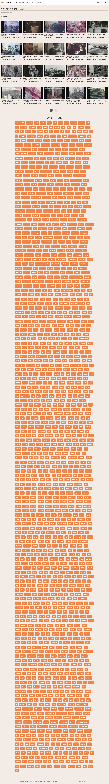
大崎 (48, 387)
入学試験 (70, 330)
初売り (23, 343)
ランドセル (87, 277)
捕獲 (23, 471)
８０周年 (40, 131)
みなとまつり (82, 268)
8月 (51, 131)
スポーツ (41, 202)
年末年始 (18, 453)
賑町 (67, 673)
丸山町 (86, 299)
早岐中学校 (47, 488)
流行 (28, 559)
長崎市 (40, 717)
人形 (27, 312)
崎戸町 (17, 431)
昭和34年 (18, 497)
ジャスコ (50, 193)
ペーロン (54, 255)
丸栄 (17, 303)
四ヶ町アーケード (20, 365)
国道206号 (30, 369)
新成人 (48, 480)
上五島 (89, 290)
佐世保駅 (70, 321)
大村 (68, 387)
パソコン (18, 237)
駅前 (81, 753)
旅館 (34, 484)
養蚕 (29, 753)
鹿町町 (63, 766)
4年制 (69, 127)
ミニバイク (18, 272)
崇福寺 (75, 427)
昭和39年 (56, 497)
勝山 (61, 343)
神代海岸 (70, 607)
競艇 (53, 620)
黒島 (85, 766)
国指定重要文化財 (75, 365)
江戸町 (86, 550)
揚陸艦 (52, 471)
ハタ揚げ (31, 237)
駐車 (92, 753)
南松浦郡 (18, 352)
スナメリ (34, 202)
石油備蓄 (38, 607)
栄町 (43, 532)
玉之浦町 (33, 590)
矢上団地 (72, 603)
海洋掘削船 (18, 568)
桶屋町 (17, 537)
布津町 (68, 435)
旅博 (22, 484)
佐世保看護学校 (51, 321)
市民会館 (41, 435)
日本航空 (62, 484)
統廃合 (24, 629)
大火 (91, 391)
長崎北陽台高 (69, 709)
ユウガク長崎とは (39, 2)
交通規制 (82, 308)
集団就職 (78, 739)
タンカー (76, 211)
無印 (60, 581)
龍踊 (17, 770)
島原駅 (54, 427)
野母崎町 (32, 695)
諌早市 (53, 665)
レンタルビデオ (85, 281)
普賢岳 (89, 510)
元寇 (83, 325)
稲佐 (17, 616)
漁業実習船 (23, 576)
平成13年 (83, 440)
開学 (34, 735)
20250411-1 (23, 127)
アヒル (87, 140)
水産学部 (63, 550)
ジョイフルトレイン (68, 193)
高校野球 (85, 757)
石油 (32, 607)
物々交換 (40, 585)
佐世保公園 (67, 317)
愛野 (89, 462)
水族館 (38, 550)
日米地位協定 (78, 484)
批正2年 (83, 466)
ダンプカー (18, 215)
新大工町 (35, 480)
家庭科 (73, 405)
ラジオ (34, 277)
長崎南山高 (24, 713)
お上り (36, 158)
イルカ (17, 149)
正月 (34, 541)
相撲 (58, 598)
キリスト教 (29, 171)
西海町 (69, 656)
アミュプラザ (19, 145)
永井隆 (80, 550)
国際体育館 (51, 369)
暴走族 (47, 515)
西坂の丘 (18, 651)
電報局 (64, 744)
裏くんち (59, 647)
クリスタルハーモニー (79, 176)
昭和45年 (33, 502)
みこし (63, 268)
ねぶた (64, 228)
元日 (88, 325)
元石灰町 (23, 330)
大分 (56, 383)
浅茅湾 (40, 559)
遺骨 (29, 691)
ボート (44, 259)
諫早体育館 (87, 665)
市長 (62, 435)
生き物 (77, 590)
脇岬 (37, 634)
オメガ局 (65, 153)
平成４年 (40, 444)
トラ (29, 220)
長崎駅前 (72, 731)
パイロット (25, 233)
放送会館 (88, 471)
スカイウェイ (25, 198)
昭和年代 (58, 510)
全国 (17, 334)
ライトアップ (19, 277)
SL (89, 136)
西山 (41, 651)
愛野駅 (17, 466)
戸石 (71, 466)
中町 (61, 299)
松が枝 (38, 528)
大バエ (38, 383)
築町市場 (84, 620)
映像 (22, 493)
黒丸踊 (78, 766)
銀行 (66, 700)
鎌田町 (29, 704)
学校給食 (83, 400)
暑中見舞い (39, 515)
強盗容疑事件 (32, 462)
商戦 (51, 361)
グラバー (26, 176)
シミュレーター (41, 193)
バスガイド (56, 233)
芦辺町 (23, 638)
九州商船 (40, 303)
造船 (74, 682)
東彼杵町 (83, 524)
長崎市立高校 (67, 717)
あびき (81, 140)
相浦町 (69, 598)
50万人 (87, 127)
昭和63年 (33, 510)
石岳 (91, 603)
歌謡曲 (21, 541)
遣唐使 (60, 687)
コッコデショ (19, 184)
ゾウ (51, 206)
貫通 (40, 673)
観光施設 (44, 660)
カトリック (39, 162)
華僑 (23, 643)
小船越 (57, 418)
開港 (58, 735)
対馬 (17, 413)
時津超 (77, 510)
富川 (35, 409)
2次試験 (57, 127)
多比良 (85, 378)
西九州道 (79, 647)
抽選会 (17, 471)
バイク (88, 228)
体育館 (17, 325)
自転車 (69, 634)
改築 (70, 471)
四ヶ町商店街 (30, 365)
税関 (87, 612)
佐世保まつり (59, 317)
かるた (38, 167)
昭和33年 (85, 493)
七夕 (58, 286)
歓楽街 (28, 541)
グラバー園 (34, 176)
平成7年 (61, 444)
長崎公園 (54, 709)
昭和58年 (64, 506)
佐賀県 (77, 321)
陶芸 (53, 739)
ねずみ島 (57, 228)
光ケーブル (48, 330)
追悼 (30, 682)
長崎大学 (79, 713)
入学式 (62, 330)
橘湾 (84, 537)
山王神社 (31, 422)
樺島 (55, 537)
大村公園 (74, 387)
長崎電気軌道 (57, 731)
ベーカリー (46, 255)
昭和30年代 (69, 493)
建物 (25, 457)
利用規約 (26, 781)
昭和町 (64, 510)
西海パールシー (31, 656)
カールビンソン (69, 158)
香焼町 (55, 753)
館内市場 (35, 753)
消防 (60, 568)
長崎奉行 (18, 717)
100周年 (43, 123)
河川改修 (44, 554)
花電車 (51, 638)
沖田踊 (36, 554)
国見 (91, 365)
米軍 (17, 625)
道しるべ (36, 687)
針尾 (31, 700)
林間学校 (18, 532)
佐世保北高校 (77, 317)
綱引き (31, 629)
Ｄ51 (74, 131)
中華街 (73, 299)
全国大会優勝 (32, 334)
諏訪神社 (74, 665)
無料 (66, 581)
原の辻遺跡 (56, 352)
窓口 (70, 616)
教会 (17, 475)
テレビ (81, 215)
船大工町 (87, 634)
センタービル (26, 206)
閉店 (22, 735)
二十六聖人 (18, 308)
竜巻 (17, 620)
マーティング (27, 268)
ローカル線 (18, 286)
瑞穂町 (57, 590)
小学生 (80, 413)
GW (91, 131)
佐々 (38, 317)
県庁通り (36, 603)
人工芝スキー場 (19, 312)
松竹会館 (84, 528)
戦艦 (48, 466)
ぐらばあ (51, 176)
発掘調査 (78, 594)
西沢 (17, 656)
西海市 (47, 656)
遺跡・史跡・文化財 (20, 691)
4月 (74, 127)
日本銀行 (70, 484)
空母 (48, 616)
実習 (44, 405)
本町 (64, 519)
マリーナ (50, 268)
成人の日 (30, 466)
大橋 (32, 391)
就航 (88, 418)
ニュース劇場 (89, 224)
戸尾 (60, 466)
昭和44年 (26, 502)
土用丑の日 (66, 369)
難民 (17, 744)
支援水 (58, 471)
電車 (17, 748)
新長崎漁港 (89, 480)
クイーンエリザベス (46, 171)
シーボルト (31, 193)
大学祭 (17, 387)
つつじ (53, 215)
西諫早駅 (18, 660)
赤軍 (17, 678)
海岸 (71, 563)
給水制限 (18, 629)
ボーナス (52, 259)
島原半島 (83, 422)
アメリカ (27, 145)
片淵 (29, 585)
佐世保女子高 (19, 321)
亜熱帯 (50, 308)
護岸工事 (80, 669)
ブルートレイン (29, 255)
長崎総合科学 (62, 726)
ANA (62, 131)
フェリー (39, 250)
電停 (53, 744)
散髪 (28, 475)
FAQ (32, 2)
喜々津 (64, 361)
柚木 (37, 532)
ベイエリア (62, 255)
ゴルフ (26, 184)
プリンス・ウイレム (81, 250)
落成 (29, 643)
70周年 (28, 131)
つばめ (60, 215)
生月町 (88, 590)
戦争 (43, 466)
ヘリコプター (19, 259)
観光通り (58, 660)
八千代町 (47, 334)
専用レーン (36, 413)
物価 (46, 585)
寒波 (60, 409)
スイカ (17, 198)
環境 (64, 590)
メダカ (46, 272)
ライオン (77, 272)
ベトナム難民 (77, 255)
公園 (73, 334)
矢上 (66, 603)
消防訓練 (66, 568)
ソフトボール (78, 206)
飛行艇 (74, 748)
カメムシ (78, 162)
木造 (34, 519)
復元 (47, 462)
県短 (43, 603)
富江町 (46, 409)
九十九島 (23, 303)
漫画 (55, 576)
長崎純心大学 (53, 726)
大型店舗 (78, 383)
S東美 (23, 140)
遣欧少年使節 (76, 687)
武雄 (54, 541)
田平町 (53, 594)
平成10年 (60, 440)
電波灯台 (83, 744)
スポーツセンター (51, 202)
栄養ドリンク (50, 532)
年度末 (79, 449)
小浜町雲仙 (49, 418)
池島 (23, 554)
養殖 (23, 753)
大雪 (38, 396)
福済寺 (59, 612)
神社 (83, 607)
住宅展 (24, 317)
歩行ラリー (60, 541)
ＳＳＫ (17, 140)
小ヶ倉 (49, 413)
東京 (34, 524)
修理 (37, 325)
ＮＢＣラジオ (72, 136)
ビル (42, 246)
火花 (17, 581)
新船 (83, 480)
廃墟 (78, 453)
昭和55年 (41, 506)
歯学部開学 (18, 546)
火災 (85, 576)
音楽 (57, 748)
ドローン (26, 224)
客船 (49, 405)
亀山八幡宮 (48, 303)
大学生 (90, 383)
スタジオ (18, 202)
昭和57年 (56, 506)
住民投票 (32, 317)
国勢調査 (58, 365)
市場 (22, 435)
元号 (78, 325)
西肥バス (77, 656)
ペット (69, 255)
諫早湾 (40, 669)
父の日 (22, 585)
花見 (45, 638)
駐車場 (17, 757)
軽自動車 (23, 682)
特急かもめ (72, 585)
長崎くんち (71, 704)
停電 (48, 325)
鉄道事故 (48, 700)
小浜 (28, 418)
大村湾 (87, 387)
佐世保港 (42, 321)
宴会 (68, 405)
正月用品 (41, 541)
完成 (25, 405)
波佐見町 (64, 554)
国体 (52, 365)
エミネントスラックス (21, 153)
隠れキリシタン (61, 739)
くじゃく (56, 171)
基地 (80, 374)
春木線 (51, 493)
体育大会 (84, 321)
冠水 (23, 339)
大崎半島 (55, 387)
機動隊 (90, 537)
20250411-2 (32, 127)
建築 (31, 457)
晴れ (33, 515)
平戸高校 (60, 449)
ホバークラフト (55, 264)
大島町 (42, 387)
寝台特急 (67, 409)
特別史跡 (59, 585)
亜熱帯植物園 (59, 308)
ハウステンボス (35, 233)
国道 (23, 369)
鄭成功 (55, 691)
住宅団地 (18, 317)
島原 (76, 422)
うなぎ (57, 149)
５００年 (81, 127)
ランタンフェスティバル (76, 277)
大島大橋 (35, 387)
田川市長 (47, 594)
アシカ (59, 140)
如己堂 (30, 400)
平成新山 (18, 449)
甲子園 (60, 594)
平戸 (24, 449)
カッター (32, 162)
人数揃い (34, 312)
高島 (37, 757)
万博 (64, 286)
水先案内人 (25, 550)
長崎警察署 (40, 731)
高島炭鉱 (44, 757)
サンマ (23, 193)
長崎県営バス (64, 722)
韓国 (51, 748)
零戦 (47, 744)
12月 (60, 123)
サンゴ (89, 189)
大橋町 (45, 391)
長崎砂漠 (25, 726)
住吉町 (84, 312)
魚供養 (61, 761)
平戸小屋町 (45, 449)
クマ (77, 171)
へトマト (86, 255)
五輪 (45, 308)
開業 (53, 735)
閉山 (17, 735)
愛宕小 (83, 462)
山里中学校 (44, 422)
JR (16, 136)
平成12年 (75, 440)
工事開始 (81, 431)
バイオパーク (81, 228)
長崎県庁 (72, 722)
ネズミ (50, 228)
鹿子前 (49, 766)
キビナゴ (62, 167)
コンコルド (42, 184)
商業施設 (58, 361)
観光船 (50, 660)
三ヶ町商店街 (85, 286)
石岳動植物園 (19, 607)
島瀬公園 (68, 427)
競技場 (46, 620)
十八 (24, 347)
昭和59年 (71, 506)
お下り (43, 158)
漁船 (44, 576)
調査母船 (47, 665)
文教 (59, 475)
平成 (53, 440)
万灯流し (77, 286)
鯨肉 (82, 761)
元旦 (17, 330)
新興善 (67, 480)
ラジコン (50, 277)
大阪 (33, 396)
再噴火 (17, 339)
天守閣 (51, 396)
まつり (35, 268)
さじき (41, 189)
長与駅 (47, 704)
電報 (58, 744)
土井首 (59, 369)
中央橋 (30, 299)
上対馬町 (18, 294)
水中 (86, 546)
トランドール (72, 220)
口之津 (56, 356)
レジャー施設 (67, 281)
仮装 (53, 312)
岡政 (58, 422)
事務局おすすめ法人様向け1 (77, 303)
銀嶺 (55, 700)
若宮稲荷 (64, 638)
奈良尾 (81, 396)
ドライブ (45, 220)
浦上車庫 (24, 563)
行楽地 (87, 643)
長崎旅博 (75, 717)
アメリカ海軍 (36, 145)
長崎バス (47, 709)
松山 (45, 528)
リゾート (18, 281)
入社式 (82, 330)
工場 (87, 431)
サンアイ (82, 189)
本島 (44, 519)
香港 (42, 753)
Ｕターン (30, 140)
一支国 (43, 286)
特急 (66, 585)
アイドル (46, 140)
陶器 (41, 739)
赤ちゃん (73, 673)
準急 (63, 572)
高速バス (31, 761)
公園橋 (78, 334)
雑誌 (84, 739)
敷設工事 (34, 475)
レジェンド (57, 281)
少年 (77, 418)
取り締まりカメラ (41, 356)
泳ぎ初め (72, 554)
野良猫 (50, 695)
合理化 (83, 356)
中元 (86, 294)
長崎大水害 (86, 713)
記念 (87, 660)
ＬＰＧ (53, 136)
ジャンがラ (58, 193)
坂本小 (42, 374)
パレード (18, 242)
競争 (41, 620)
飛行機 (68, 748)
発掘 (72, 594)
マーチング (18, 268)
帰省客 (91, 435)
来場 (88, 519)
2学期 (45, 127)
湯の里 (56, 572)
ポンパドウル (84, 264)
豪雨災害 (18, 673)
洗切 (84, 554)
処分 (45, 339)
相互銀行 (51, 598)
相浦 (63, 598)
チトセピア (27, 215)
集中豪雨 (70, 739)
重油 (73, 691)
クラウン (83, 171)
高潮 (24, 761)
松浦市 (62, 528)
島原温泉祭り (39, 427)
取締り (50, 356)
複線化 (65, 647)
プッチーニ (52, 250)
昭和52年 (18, 506)
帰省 (85, 435)
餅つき (17, 753)
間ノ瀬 (83, 735)
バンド (68, 242)
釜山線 (86, 695)
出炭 (70, 339)
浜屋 (46, 559)
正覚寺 (47, 541)
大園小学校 (70, 383)
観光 (30, 660)
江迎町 (17, 554)
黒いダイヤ (71, 766)
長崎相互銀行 (54, 722)
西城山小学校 (26, 651)
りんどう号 (49, 281)
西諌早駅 (84, 656)
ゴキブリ (86, 180)
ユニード (69, 272)
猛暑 (22, 590)
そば (70, 206)
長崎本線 (83, 717)
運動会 (29, 687)
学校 (69, 400)
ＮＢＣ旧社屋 (82, 136)
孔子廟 (56, 400)
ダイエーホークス (20, 211)
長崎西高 (33, 731)
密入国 (23, 409)
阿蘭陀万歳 (27, 739)
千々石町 (45, 347)
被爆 (29, 647)
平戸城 (30, 449)
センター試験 (36, 206)
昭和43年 (18, 502)
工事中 (73, 431)
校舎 (58, 532)
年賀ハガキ (25, 453)
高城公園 (24, 757)
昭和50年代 (79, 502)
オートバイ (32, 153)
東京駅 (46, 524)
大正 (51, 391)
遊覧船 (17, 687)
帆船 (74, 435)
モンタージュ (54, 272)
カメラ (85, 162)
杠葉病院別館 (81, 519)
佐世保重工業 (61, 321)
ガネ (52, 162)
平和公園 (29, 440)
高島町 (50, 757)
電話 (89, 744)
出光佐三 (52, 339)
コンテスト (59, 184)
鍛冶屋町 (22, 704)
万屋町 (69, 286)
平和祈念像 (36, 440)
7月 (34, 131)
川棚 (49, 431)
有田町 (88, 515)
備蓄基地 (61, 325)
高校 (78, 757)
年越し (33, 453)
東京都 (39, 524)
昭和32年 (78, 493)
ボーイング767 (36, 259)
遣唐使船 (68, 687)
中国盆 (23, 299)
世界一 (50, 294)
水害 (33, 550)
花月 (34, 638)
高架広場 (58, 757)
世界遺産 (65, 294)
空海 (54, 616)
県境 (24, 603)
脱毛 (43, 634)
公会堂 (60, 334)
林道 (90, 528)
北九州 (75, 343)
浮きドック (45, 563)
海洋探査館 (27, 568)
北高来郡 (18, 347)
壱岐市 (34, 378)
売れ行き (42, 378)
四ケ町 (89, 361)
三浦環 (37, 290)
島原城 (17, 427)
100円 (36, 123)
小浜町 (42, 418)
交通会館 (75, 308)
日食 (86, 484)
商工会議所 (37, 361)
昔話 (17, 493)
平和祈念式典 (46, 440)
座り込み (65, 453)
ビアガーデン (84, 242)
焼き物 (71, 581)
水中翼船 (18, 550)
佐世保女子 (85, 317)
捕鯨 (29, 471)
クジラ (63, 171)
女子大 (87, 396)
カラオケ (24, 167)
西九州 (72, 647)
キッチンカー (53, 167)
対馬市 (22, 413)
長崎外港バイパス (61, 713)
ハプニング (58, 237)
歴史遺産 (42, 546)
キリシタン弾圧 (19, 171)
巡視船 (67, 431)
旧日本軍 (27, 488)
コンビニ (67, 184)
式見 (47, 457)
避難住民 (36, 691)
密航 (30, 409)
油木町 (50, 554)
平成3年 (32, 444)
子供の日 (49, 400)
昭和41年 (80, 497)
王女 (46, 590)
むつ (40, 272)
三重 (83, 290)
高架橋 (64, 757)
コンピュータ (75, 184)
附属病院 (35, 739)
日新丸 (48, 484)
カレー (45, 167)
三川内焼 (24, 290)
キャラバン (78, 167)
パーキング (71, 228)
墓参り (85, 374)
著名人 (46, 643)
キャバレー (69, 167)
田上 (40, 594)
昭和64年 (41, 510)
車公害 (74, 678)
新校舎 (55, 480)
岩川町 (70, 422)
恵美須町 (71, 462)
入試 (88, 330)
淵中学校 (90, 568)
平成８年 (69, 444)
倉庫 (43, 325)
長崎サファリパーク (81, 704)
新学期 (42, 480)
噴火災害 (77, 361)
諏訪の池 (66, 665)
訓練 (82, 660)
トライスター (37, 220)
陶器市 (47, 739)
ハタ (24, 237)
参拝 (82, 352)
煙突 (84, 581)
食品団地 (82, 748)
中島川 (55, 299)
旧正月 (34, 488)
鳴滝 (17, 766)
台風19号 (69, 356)
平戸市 (52, 449)
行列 (73, 643)
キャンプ (86, 167)
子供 (43, 400)
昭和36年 (33, 497)
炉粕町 (28, 581)
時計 (84, 510)
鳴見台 (22, 766)
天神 (64, 396)
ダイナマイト (30, 211)
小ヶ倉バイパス (58, 413)
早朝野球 (68, 488)
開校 (47, 735)
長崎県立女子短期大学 (83, 722)
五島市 (31, 308)
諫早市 (25, 669)
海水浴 (82, 563)
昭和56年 (48, 506)
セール (60, 202)
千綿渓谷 (52, 347)
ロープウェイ (27, 286)
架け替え (31, 532)
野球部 (44, 695)
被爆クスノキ (36, 647)
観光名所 (36, 660)
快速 (52, 462)
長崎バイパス (38, 709)
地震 (25, 374)
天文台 (58, 396)
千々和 (37, 347)
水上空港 (73, 546)
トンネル (34, 224)
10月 (49, 123)
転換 (17, 682)
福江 (46, 612)
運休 (23, 687)
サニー (55, 189)
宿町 (90, 405)
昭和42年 (87, 497)
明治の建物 (88, 488)
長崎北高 (88, 709)
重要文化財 (79, 691)
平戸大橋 (37, 449)
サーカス (28, 189)
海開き (39, 568)
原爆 (76, 352)
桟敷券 (81, 532)
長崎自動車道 (84, 726)
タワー (69, 211)
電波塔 (76, 744)
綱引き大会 (38, 629)
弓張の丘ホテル (55, 457)
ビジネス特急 (27, 246)
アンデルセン (45, 145)
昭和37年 (41, 497)
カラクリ (32, 167)
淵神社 (17, 572)
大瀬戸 (85, 391)
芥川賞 (17, 638)
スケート (70, 198)
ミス (75, 268)
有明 (60, 515)
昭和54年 (33, 506)
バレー (86, 237)
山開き (51, 422)
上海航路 (31, 294)
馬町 (66, 753)
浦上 (82, 559)
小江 (22, 418)
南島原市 (85, 347)
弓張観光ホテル (72, 457)
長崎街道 (25, 731)
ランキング (64, 277)
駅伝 (75, 753)
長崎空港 (33, 726)
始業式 (36, 400)
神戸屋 (76, 607)
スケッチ (78, 198)
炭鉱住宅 (46, 581)
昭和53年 (26, 506)
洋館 (78, 554)
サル (76, 189)
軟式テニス (88, 678)
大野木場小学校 (24, 396)
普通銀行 (26, 515)
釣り (36, 700)
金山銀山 (79, 695)
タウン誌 (57, 211)
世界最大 (58, 294)
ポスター (18, 264)
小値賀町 (67, 413)
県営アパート (83, 598)
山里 (37, 422)
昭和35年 (26, 497)
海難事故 (47, 568)
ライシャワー (85, 272)
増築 (91, 374)
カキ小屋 (85, 158)
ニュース (81, 224)
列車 (75, 339)
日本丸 (55, 484)
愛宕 (77, 462)
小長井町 (71, 418)
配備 (62, 691)
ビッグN (36, 246)
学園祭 (62, 400)
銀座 (60, 700)
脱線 (48, 634)
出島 (58, 339)
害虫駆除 (61, 405)
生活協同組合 (19, 594)
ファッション (83, 246)
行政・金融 (80, 643)
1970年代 (74, 123)
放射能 (81, 471)
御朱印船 (40, 462)
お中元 (49, 158)
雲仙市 (32, 744)
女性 (17, 400)
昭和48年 (56, 502)
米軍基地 (23, 625)
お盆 (62, 158)
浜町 (68, 559)
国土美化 (66, 365)
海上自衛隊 (63, 563)
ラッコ (56, 277)
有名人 (53, 515)
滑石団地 (83, 572)
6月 (22, 131)
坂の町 (35, 374)
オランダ (80, 153)
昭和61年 (18, 510)
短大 (86, 603)
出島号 (64, 339)
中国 (91, 294)
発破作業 (86, 594)
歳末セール (27, 546)
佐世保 (50, 317)
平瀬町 (66, 449)
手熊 (77, 466)
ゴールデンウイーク (76, 180)
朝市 (23, 519)
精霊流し (31, 625)
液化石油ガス (75, 568)
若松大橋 (76, 638)
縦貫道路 (59, 629)
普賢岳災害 (18, 515)
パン (55, 242)
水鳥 (70, 550)
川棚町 (55, 431)
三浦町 (44, 290)
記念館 (23, 665)
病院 (66, 594)
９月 (56, 131)
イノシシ (72, 145)
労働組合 (43, 343)
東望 (90, 524)
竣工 (22, 620)
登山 (17, 598)
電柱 (70, 744)
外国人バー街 (72, 378)
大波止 (63, 391)
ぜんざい (18, 206)
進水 (80, 682)
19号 (88, 123)
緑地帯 (51, 629)
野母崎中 (24, 695)
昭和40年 (64, 497)
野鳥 (57, 695)
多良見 (24, 383)
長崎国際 (40, 713)
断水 (81, 475)
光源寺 (56, 330)
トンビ (48, 224)
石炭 (45, 607)
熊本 (17, 585)
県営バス (18, 603)
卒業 (65, 347)
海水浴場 (89, 563)
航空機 (75, 634)
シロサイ (79, 193)
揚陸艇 (45, 471)
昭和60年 (79, 506)
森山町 (29, 537)
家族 (80, 405)
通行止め (68, 682)
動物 (49, 343)
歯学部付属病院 (83, 541)
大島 (29, 387)
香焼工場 (48, 753)
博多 (43, 352)
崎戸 (81, 427)
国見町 (17, 369)
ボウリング (81, 259)
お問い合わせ (55, 781)
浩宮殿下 (37, 563)
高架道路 (72, 757)
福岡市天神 (32, 612)
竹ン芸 (65, 620)
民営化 (54, 546)
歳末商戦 (35, 546)
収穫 (17, 356)
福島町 (39, 612)
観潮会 (70, 660)
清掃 (23, 572)
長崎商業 (33, 713)
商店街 (45, 361)
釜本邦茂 (18, 700)
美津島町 (73, 629)
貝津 (29, 673)
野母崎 (17, 695)
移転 (82, 612)
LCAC (47, 136)
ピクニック (18, 246)
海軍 (34, 568)
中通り (80, 299)
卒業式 (71, 347)
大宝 (23, 387)
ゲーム (60, 180)
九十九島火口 (32, 303)
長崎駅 (65, 731)
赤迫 (22, 678)
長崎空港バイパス (42, 726)
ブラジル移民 (70, 250)
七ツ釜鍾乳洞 (51, 286)
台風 (63, 356)
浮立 (52, 563)
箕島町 (71, 620)
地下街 (80, 369)
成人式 (36, 466)
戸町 (66, 466)
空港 (59, 616)
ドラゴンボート (54, 220)
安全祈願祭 (18, 405)
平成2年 (25, 444)
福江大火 (52, 612)
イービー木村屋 (55, 145)
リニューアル (26, 281)
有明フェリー (67, 515)
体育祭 (91, 321)
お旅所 (55, 158)
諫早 (80, 665)
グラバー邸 (43, 176)
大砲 (17, 396)
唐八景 (30, 361)
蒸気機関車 (54, 643)
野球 (38, 695)
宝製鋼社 (37, 405)
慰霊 (23, 466)
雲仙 (27, 744)
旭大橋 (75, 488)
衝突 (23, 647)
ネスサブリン (42, 228)
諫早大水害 (18, 669)
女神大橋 (23, 400)
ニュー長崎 (28, 228)
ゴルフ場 (34, 184)
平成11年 (67, 440)
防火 (89, 735)
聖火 (24, 634)
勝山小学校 (68, 343)
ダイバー (39, 211)
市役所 (28, 435)
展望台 (23, 422)
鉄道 (42, 700)
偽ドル (54, 325)
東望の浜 (18, 528)
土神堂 (74, 369)
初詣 (30, 343)
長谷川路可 (87, 731)
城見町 (73, 374)
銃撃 (71, 700)
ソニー (64, 206)
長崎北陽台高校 (79, 709)
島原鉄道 (48, 427)
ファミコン (31, 250)
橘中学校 (78, 537)
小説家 (63, 418)
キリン (36, 171)
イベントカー (88, 145)
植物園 (35, 537)
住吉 (71, 312)
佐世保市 (35, 321)
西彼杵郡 (72, 651)
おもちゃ (72, 153)
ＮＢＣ (64, 136)
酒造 (67, 691)
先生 (42, 330)
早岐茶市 (55, 488)
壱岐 (29, 378)
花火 (40, 638)
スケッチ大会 (86, 198)
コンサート (50, 184)
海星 (76, 563)
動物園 (55, 343)
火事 (74, 576)
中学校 (42, 299)
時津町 (71, 510)
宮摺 (55, 405)
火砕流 (91, 576)
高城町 (31, 757)
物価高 (52, 585)
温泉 (46, 572)
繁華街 (65, 629)
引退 (17, 462)
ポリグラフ (65, 264)
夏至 (65, 378)
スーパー (86, 193)
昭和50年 (71, 502)
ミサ (69, 268)
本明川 (57, 519)
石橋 (26, 607)
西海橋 (53, 656)
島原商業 (90, 422)
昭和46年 (41, 502)
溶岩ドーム (69, 572)
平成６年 (54, 444)
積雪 (35, 616)
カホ (72, 162)
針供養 (24, 700)
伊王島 (59, 312)
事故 (88, 303)
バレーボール (26, 242)
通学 (54, 682)
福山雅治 (18, 612)
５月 (17, 131)
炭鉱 (40, 581)
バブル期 (72, 237)
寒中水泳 (54, 409)
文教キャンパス (67, 475)
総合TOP (15, 2)
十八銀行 (31, 347)
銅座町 (82, 700)
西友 (86, 647)
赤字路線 (88, 673)
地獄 (86, 369)
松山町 (50, 528)
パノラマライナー (48, 237)
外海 (80, 378)
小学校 (74, 413)
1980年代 (81, 123)
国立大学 (85, 365)
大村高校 (25, 391)
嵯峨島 (23, 431)
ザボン (69, 189)
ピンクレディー (55, 246)
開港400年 (65, 735)
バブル (65, 237)
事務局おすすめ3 (64, 303)
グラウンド (18, 176)
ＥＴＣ (85, 131)
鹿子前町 (57, 766)
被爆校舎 (45, 647)
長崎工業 (34, 717)
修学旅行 (31, 325)
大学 (85, 383)
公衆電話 (86, 334)
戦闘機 (54, 466)
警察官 (73, 669)
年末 (86, 449)
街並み (17, 647)
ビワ (48, 246)
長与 (35, 704)
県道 (48, 603)
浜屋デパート (54, 559)
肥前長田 (31, 634)
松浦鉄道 (76, 528)
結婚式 (84, 625)
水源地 (50, 550)
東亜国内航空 (26, 524)
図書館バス (45, 365)
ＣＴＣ (67, 131)
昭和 (63, 493)
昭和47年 (48, 502)
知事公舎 (80, 603)
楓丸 (42, 537)
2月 (51, 127)
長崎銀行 (49, 731)
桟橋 (87, 532)
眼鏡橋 (54, 603)
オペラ (57, 153)
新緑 (61, 480)
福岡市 (24, 612)
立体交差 (83, 616)
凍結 (40, 339)
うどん (51, 149)
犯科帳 (87, 585)
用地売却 (27, 594)
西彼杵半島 (64, 651)
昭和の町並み (49, 510)
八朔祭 (53, 334)
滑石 (77, 572)
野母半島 (88, 691)
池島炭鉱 (30, 554)
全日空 (39, 334)
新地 (22, 480)
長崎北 (61, 709)
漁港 (38, 576)
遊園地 (91, 682)
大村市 (81, 387)
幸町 (39, 453)
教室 (22, 475)
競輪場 (58, 620)
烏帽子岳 (54, 581)
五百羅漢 (38, 308)
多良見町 (32, 383)
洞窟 (89, 554)
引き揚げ (81, 457)
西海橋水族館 (62, 656)
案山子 (63, 532)
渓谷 (29, 572)
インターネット (26, 149)
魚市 (68, 761)
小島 (17, 418)
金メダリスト (71, 695)
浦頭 (31, 563)
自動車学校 (55, 634)
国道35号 (38, 369)
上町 (37, 294)
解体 (76, 660)
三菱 (50, 290)
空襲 (65, 616)
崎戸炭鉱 (88, 427)
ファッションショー (20, 250)
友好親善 (88, 352)
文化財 (47, 475)
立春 (89, 616)
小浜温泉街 (34, 418)
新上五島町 (87, 475)
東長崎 (32, 528)
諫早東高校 (33, 669)
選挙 (84, 687)
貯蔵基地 (53, 673)
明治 (81, 488)
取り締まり (31, 356)
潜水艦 (60, 576)
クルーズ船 (38, 180)
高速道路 (38, 761)
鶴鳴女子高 (30, 766)
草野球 (17, 643)
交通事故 (67, 308)
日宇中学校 (41, 484)
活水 (17, 559)
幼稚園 (45, 453)
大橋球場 (38, 391)
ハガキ (44, 233)
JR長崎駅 (40, 136)
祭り (88, 607)
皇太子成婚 (36, 598)
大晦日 (61, 387)
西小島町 (35, 651)
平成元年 (90, 444)
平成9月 (83, 444)
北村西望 (83, 343)
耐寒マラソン (88, 629)
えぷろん (82, 149)
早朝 (62, 488)
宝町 (31, 405)
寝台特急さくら (75, 409)
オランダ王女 (19, 158)
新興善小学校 (75, 480)
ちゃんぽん (35, 215)
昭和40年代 (71, 497)
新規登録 (98, 2)
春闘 (57, 493)
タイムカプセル (48, 211)
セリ (79, 202)
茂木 (83, 638)
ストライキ (25, 202)
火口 (80, 576)
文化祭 (41, 475)
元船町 (35, 330)
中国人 (17, 299)
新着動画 (29, 123)
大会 (50, 383)
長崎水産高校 (27, 722)
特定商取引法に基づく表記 (34, 781)
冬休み (33, 339)
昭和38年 (48, 497)
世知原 (72, 294)
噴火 (71, 361)
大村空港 (18, 391)
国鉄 (45, 369)
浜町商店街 (74, 559)
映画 (28, 493)
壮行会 (22, 378)
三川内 (17, 290)
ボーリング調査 (72, 259)
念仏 (58, 462)
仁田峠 (40, 312)
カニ (47, 162)
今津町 (47, 312)
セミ (73, 202)
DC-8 (79, 131)
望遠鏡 (17, 519)
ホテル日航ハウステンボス (42, 264)
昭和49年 (64, 502)
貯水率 (45, 673)
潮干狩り (68, 576)
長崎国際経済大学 (50, 713)
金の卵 (62, 695)
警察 (67, 669)
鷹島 (37, 766)
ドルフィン (18, 224)
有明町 (81, 515)
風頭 (62, 748)
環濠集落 (70, 590)
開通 (72, 735)
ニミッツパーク (72, 224)
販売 (34, 673)
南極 (24, 352)
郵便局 (43, 691)
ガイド (78, 158)
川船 (61, 431)
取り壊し (23, 356)
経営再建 (70, 625)
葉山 (41, 643)
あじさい (67, 140)
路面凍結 (56, 678)
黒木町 (90, 766)
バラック (80, 237)
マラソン (42, 268)
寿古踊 (29, 413)
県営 (75, 598)
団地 (38, 365)
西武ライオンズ (88, 651)
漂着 (49, 576)
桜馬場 (74, 532)
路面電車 (63, 678)
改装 (75, 471)
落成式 (34, 643)
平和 (22, 440)
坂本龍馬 (49, 374)
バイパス (18, 233)
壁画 (17, 378)
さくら (35, 189)
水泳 (45, 550)
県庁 (30, 603)
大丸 (45, 383)
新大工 (28, 480)
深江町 (82, 568)
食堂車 (88, 748)
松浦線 (69, 528)
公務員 (66, 334)
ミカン (56, 268)
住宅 (90, 312)
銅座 (77, 700)
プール (64, 246)
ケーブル (53, 180)
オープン (40, 153)
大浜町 (70, 391)
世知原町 (79, 294)
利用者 (35, 343)
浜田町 (61, 559)
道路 (49, 687)
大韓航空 (45, 396)
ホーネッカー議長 (61, 259)
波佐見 (57, 554)
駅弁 (86, 753)
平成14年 (90, 440)
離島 (90, 739)
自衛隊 (62, 634)
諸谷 (62, 669)
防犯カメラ (18, 739)
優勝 (72, 325)
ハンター (61, 242)
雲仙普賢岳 (40, 744)
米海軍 (91, 620)
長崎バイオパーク (27, 709)
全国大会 (23, 334)
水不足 (79, 546)
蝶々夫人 (67, 643)
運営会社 (22, 781)
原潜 (71, 352)
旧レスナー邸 (19, 488)
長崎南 (17, 713)
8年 (46, 131)
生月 (83, 590)
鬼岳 (45, 761)
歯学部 (74, 541)
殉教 (49, 546)
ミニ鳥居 (34, 272)
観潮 (64, 660)
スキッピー (62, 198)
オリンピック (28, 158)
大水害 (57, 391)
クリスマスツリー (28, 180)
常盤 (17, 440)
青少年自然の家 (43, 748)
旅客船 (28, 484)
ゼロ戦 (84, 202)
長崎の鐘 (18, 709)
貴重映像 (60, 673)
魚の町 (55, 761)
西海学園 (40, 656)
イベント (80, 145)
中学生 (48, 299)
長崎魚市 (80, 731)
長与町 (41, 704)
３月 (63, 127)
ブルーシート (19, 255)
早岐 (40, 488)
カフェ (65, 162)
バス (50, 233)
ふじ (46, 250)
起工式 (28, 678)
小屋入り (88, 413)
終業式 (62, 625)
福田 (65, 612)
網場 (46, 629)
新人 (17, 480)
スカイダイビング (36, 198)
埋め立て (57, 374)
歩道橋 (68, 541)
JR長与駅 (23, 136)
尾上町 (17, 422)
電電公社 (29, 748)
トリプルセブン (82, 220)
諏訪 (60, 665)
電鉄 (22, 748)
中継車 (67, 299)
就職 (83, 418)
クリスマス (18, 180)
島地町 (61, 427)
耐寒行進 (18, 634)
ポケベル (90, 259)
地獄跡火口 (18, 374)
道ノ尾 (43, 687)
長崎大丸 (71, 713)
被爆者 (51, 647)
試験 (40, 665)
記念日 (17, 665)
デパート (74, 215)
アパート (74, 140)
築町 (78, 620)
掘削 (40, 471)
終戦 (57, 625)
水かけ (65, 546)
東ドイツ (18, 524)
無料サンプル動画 (20, 123)
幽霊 (51, 453)
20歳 (40, 127)
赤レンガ (81, 673)
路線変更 (48, 678)
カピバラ (59, 162)
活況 (22, 559)
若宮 (57, 638)
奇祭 (75, 396)
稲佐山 (22, 616)
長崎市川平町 (49, 717)
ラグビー (27, 277)
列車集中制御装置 (84, 339)
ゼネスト (67, 202)
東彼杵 (76, 524)
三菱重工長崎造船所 (66, 290)
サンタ (17, 193)
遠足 (55, 687)
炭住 (34, 581)
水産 (57, 550)
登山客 (22, 598)
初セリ (17, 343)
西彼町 (79, 651)
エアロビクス (73, 149)
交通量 (89, 308)
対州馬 (88, 409)
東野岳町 (25, 528)
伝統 (65, 312)
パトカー (38, 237)
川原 (34, 431)
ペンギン (27, 259)
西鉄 (24, 660)
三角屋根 (77, 290)
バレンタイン (36, 242)
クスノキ (70, 171)
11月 (55, 123)
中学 (36, 299)
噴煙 (84, 361)
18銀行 (66, 123)
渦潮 (41, 572)
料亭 (75, 475)
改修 (65, 471)
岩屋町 (63, 422)
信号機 (23, 325)
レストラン (75, 281)
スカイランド (46, 198)
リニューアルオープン (38, 281)
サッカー (49, 189)
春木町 (44, 493)
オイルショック (49, 153)
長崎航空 (18, 731)
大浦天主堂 (77, 391)
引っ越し (89, 457)
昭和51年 (87, 502)
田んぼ (34, 594)
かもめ (17, 167)
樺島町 (60, 537)
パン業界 (75, 242)
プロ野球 (38, 255)
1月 (16, 127)
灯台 (22, 581)
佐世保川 (27, 321)
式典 (42, 457)
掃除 (34, 471)
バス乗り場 (75, 233)
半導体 (59, 347)
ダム (64, 211)
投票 (89, 466)
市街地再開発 (49, 435)
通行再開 (60, 682)
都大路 (49, 691)
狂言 (17, 590)
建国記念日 (18, 457)
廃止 (84, 453)
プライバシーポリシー (47, 781)
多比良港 (18, 383)
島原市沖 (31, 427)
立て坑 (76, 616)
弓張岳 (63, 457)
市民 (34, 435)
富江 (41, 409)
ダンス (83, 211)
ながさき (55, 224)
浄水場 (33, 559)
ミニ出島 (26, 272)
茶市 (88, 638)
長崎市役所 (58, 717)
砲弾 (55, 607)
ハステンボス (66, 233)
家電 (85, 405)
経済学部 (77, 625)
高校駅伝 (18, 761)
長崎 (54, 704)
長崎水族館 (18, 722)
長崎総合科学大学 (73, 726)
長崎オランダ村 (61, 704)
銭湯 (88, 700)
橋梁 (71, 537)
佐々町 (44, 317)
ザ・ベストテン (19, 189)
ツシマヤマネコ (45, 215)
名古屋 (17, 361)
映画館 (33, 493)
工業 (17, 435)
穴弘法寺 (42, 616)
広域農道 (58, 453)
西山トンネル (49, 651)
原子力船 (64, 352)
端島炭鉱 (34, 620)
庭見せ (72, 453)
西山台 (56, 651)
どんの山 (41, 224)
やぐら (62, 272)
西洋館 (22, 656)
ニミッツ (63, 224)
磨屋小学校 (61, 607)
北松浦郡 (90, 343)
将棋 (44, 413)
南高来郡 (36, 352)
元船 (30, 330)
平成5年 (47, 444)
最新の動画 (21, 2)
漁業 (17, 576)
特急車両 (81, 585)
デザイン (67, 215)
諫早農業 (48, 669)
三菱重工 (57, 290)
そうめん (57, 206)
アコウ (53, 140)
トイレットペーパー (20, 220)
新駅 (17, 484)
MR (58, 136)
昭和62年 (26, 510)
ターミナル (86, 206)
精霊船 (37, 625)
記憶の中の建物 (32, 665)
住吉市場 (77, 312)
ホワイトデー (74, 264)
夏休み (53, 378)
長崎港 (46, 722)
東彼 (70, 524)
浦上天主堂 (88, 559)
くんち (46, 180)
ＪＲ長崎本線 (31, 136)
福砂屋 (71, 612)
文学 (54, 475)
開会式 (28, 735)
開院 (77, 735)
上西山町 (44, 294)
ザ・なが (84, 184)
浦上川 (17, 563)
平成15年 (18, 444)
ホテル (31, 264)
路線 (34, 678)
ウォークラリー (43, 149)
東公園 (52, 524)
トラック (64, 220)
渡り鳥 (34, 572)
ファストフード (72, 246)
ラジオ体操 (42, 277)
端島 (28, 620)
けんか (66, 180)
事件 (55, 303)
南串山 (77, 347)
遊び (85, 682)
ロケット (36, 286)
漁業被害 (32, 576)
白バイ (29, 598)
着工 (60, 603)
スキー (54, 198)
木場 (29, 519)
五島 (25, 308)
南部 (30, 352)
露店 (35, 748)
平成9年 (76, 444)
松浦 (57, 528)
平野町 (73, 449)
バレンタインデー (46, 242)
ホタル (24, 264)
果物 (24, 532)
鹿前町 (43, 766)
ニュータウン (19, 228)
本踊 (69, 519)
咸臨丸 (23, 361)
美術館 (79, 629)
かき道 (17, 162)
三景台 (31, 290)
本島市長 (51, 519)
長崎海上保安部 (37, 722)
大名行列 (62, 383)
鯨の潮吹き (74, 761)
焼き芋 (78, 581)
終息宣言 (50, 625)
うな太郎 (65, 149)
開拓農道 (41, 735)
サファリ (63, 189)
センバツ (44, 206)
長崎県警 (18, 726)
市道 (57, 435)
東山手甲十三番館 (62, 524)
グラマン (58, 176)
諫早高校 (55, 669)
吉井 (90, 356)
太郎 (70, 396)
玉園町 (40, 590)
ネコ (35, 228)
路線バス (41, 678)
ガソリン (24, 162)
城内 (68, 374)
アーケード (38, 140)
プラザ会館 (61, 250)
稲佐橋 (29, 616)
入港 (76, 330)
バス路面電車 (84, 233)
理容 (52, 590)
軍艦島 (81, 678)
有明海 (75, 515)
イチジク (65, 145)
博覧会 (48, 352)
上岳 (24, 294)
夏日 (59, 378)
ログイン (105, 2)
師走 (80, 435)
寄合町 (17, 409)
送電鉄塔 (42, 682)
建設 (36, 457)
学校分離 (75, 400)
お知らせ (27, 2)
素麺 (44, 625)
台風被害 (77, 356)
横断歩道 (48, 537)
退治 (35, 682)
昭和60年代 (87, 506)
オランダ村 (87, 153)
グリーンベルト (67, 176)
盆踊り (44, 598)
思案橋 (63, 462)
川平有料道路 (42, 431)
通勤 (48, 682)
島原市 (23, 427)
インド (34, 149)
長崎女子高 (25, 717)
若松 (70, 638)
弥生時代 (23, 462)
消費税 (53, 568)
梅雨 (23, 537)
